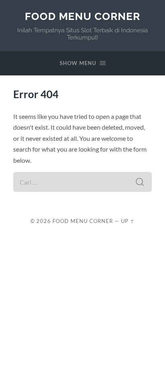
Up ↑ (128, 221)
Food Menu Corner (82, 16)
